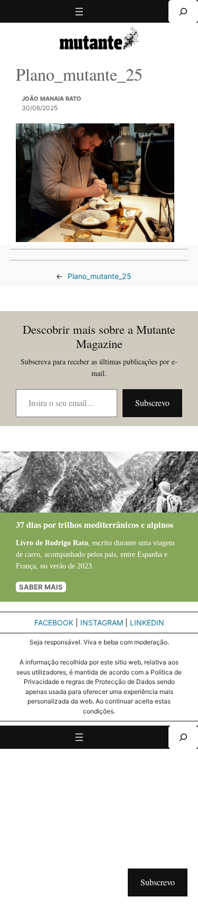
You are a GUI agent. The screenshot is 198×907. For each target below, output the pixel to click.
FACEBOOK (53, 622)
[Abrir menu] (79, 11)
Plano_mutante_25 (99, 276)
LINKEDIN (147, 622)
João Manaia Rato (51, 98)
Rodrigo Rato (66, 542)
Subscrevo (152, 402)
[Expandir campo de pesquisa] (183, 11)
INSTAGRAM (101, 622)
